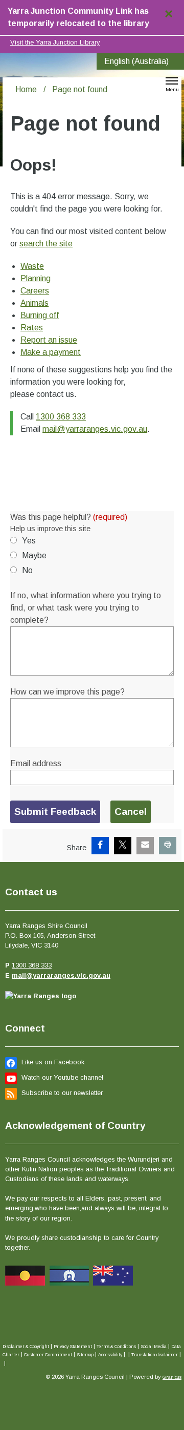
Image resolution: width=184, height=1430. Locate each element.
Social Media (154, 1346)
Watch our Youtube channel (62, 1077)
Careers (34, 290)
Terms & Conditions (116, 1346)
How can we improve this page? (67, 691)
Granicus (172, 1377)
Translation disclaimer (154, 1354)
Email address (35, 763)
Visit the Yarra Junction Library (55, 42)
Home (26, 89)
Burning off (39, 315)
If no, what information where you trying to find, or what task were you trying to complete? (85, 607)
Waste (32, 266)
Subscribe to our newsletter (62, 1093)
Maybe (34, 555)
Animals (34, 303)
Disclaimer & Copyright (26, 1346)
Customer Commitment (48, 1354)
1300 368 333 (61, 416)
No (27, 570)
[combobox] (140, 61)
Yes (29, 540)
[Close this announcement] (172, 11)
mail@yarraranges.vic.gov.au (94, 429)
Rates (31, 327)
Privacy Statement (73, 1346)
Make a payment (50, 352)
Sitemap (85, 1354)
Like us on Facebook (52, 1062)
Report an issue (48, 339)
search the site (46, 243)
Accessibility (110, 1354)
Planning (35, 278)
